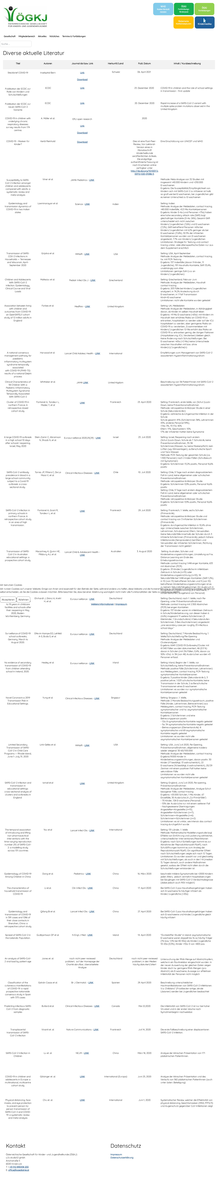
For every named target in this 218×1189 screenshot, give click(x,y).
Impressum (121, 604)
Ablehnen (23, 599)
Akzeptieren (8, 599)
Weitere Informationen (102, 604)
